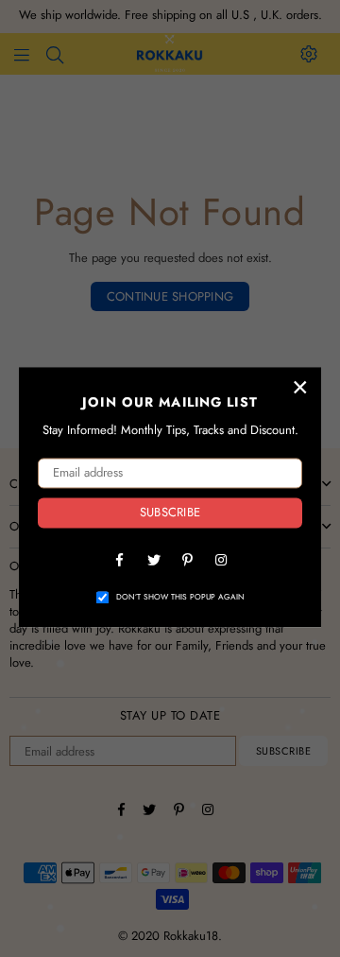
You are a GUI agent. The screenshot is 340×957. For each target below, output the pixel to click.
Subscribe (170, 513)
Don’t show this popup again (180, 597)
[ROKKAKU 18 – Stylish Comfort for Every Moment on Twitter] (153, 559)
